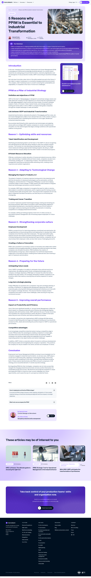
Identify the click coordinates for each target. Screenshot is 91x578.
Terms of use (36, 572)
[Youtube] (73, 534)
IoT (32, 182)
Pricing (70, 2)
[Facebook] (52, 383)
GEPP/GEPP (12, 13)
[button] (33, 390)
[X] (49, 383)
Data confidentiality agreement (59, 572)
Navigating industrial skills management (29, 418)
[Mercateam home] (7, 2)
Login (73, 2)
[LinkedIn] (46, 383)
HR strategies (25, 99)
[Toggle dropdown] (18, 2)
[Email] (55, 383)
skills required (18, 102)
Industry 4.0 (43, 115)
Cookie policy (43, 572)
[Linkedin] (71, 534)
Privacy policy (49, 572)
